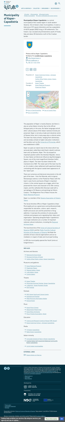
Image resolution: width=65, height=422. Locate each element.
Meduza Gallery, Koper (33, 270)
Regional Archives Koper (33, 255)
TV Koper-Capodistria (32, 330)
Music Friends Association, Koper (36, 314)
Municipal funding (44, 14)
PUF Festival (30, 287)
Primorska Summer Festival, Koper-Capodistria (40, 283)
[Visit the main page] (11, 5)
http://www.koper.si (34, 58)
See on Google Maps (50, 110)
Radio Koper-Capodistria (33, 332)
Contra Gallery (30, 274)
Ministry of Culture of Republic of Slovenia (25, 411)
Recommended (55, 8)
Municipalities (34, 14)
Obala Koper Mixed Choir (33, 310)
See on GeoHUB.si (33, 113)
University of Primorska (47, 142)
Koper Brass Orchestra (33, 312)
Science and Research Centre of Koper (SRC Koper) (41, 321)
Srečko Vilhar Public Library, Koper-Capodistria (40, 259)
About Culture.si (28, 376)
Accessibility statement (10, 406)
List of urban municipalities (34, 346)
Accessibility (56, 3)
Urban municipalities (30, 15)
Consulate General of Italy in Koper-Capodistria (40, 339)
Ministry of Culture (52, 371)
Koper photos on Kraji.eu (33, 355)
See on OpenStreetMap (34, 110)
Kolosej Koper (30, 301)
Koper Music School (32, 307)
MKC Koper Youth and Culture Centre (37, 294)
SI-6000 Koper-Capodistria (43, 56)
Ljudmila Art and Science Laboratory (32, 373)
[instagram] (31, 69)
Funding (27, 14)
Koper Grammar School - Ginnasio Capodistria (40, 323)
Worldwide (45, 8)
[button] (51, 418)
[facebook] (27, 69)
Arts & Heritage (26, 8)
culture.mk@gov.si (41, 416)
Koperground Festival (32, 296)
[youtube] (35, 69)
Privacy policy (8, 405)
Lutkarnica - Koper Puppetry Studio (37, 285)
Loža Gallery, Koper (32, 272)
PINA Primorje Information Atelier (36, 298)
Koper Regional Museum (42, 85)
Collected (36, 8)
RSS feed (7, 407)
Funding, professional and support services (47, 15)
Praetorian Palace (40, 87)
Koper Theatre (39, 83)
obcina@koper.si (33, 60)
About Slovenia (28, 378)
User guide (27, 377)
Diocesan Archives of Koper (34, 257)
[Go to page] (59, 3)
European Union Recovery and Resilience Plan (41, 372)
